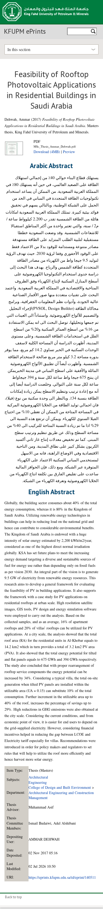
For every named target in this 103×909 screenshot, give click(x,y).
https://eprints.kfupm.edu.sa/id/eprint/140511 (62, 877)
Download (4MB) (47, 151)
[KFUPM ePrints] (45, 22)
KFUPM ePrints (25, 31)
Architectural (38, 777)
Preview (69, 151)
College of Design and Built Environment (60, 787)
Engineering (38, 782)
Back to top (13, 897)
